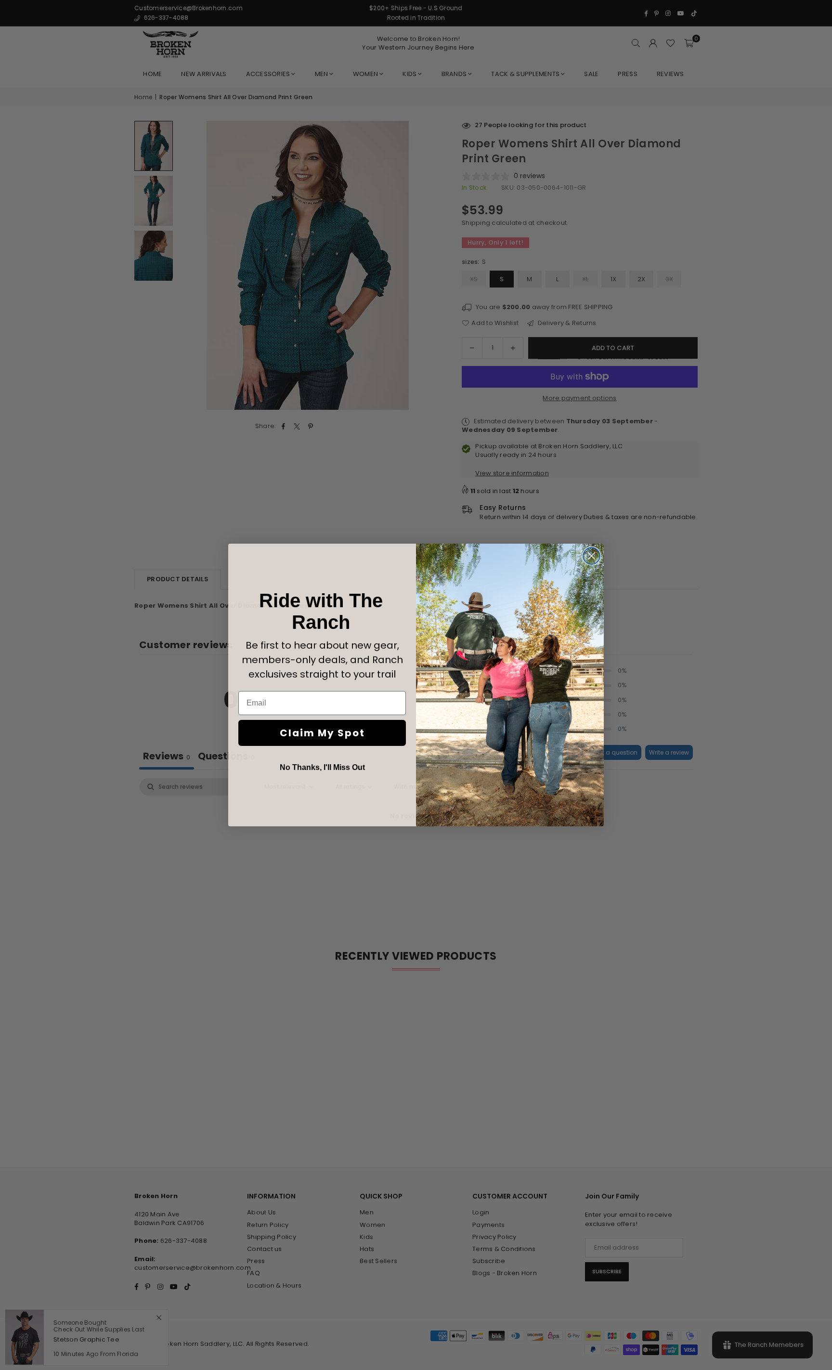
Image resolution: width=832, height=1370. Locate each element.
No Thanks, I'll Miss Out (322, 767)
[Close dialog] (591, 556)
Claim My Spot (322, 733)
